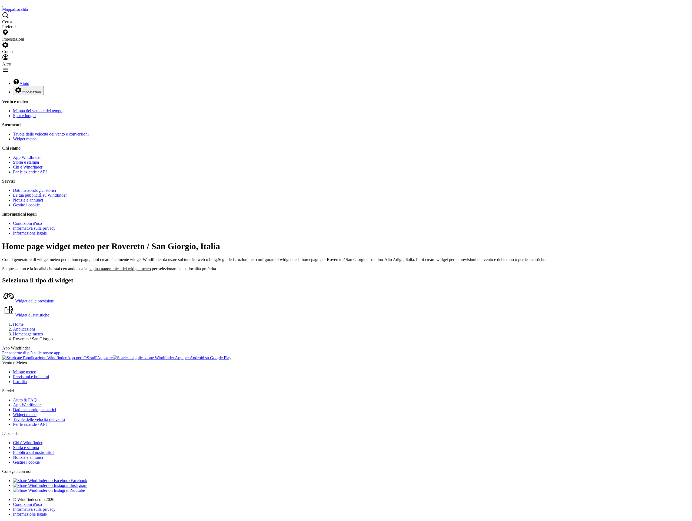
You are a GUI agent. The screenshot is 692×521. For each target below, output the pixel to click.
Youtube (78, 490)
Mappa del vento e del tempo (37, 110)
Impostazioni (32, 92)
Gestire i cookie (26, 205)
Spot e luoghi (24, 115)
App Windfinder (27, 157)
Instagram (79, 485)
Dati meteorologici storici (34, 190)
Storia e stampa (26, 162)
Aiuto (24, 83)
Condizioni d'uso (27, 223)
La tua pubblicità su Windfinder (40, 195)
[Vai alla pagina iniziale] (2, 4)
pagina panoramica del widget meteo (119, 268)
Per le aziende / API (30, 172)
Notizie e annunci (28, 200)
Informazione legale (30, 233)
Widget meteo (24, 139)
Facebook (79, 480)
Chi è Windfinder (27, 167)
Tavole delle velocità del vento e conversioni (51, 134)
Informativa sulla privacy (34, 228)
